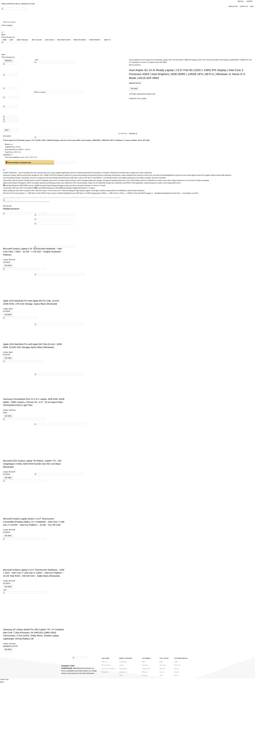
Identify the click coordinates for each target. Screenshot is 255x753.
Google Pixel (146, 668)
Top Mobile (146, 658)
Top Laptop (163, 658)
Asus (161, 675)
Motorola (145, 672)
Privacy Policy (106, 665)
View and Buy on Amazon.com (19, 162)
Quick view (5, 244)
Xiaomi (176, 675)
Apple (11, 309)
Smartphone (123, 661)
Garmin (176, 668)
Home (131, 60)
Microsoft (12, 259)
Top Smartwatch (180, 658)
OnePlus (144, 675)
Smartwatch (123, 668)
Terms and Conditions (108, 668)
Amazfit (176, 672)
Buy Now (134, 88)
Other (121, 675)
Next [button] (6, 130)
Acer (140, 60)
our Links (105, 658)
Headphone (123, 672)
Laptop (136, 60)
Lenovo (161, 672)
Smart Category (125, 658)
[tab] (122, 134)
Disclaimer (105, 672)
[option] (17, 68)
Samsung (12, 410)
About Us (104, 661)
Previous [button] (8, 60)
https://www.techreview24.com (83, 668)
